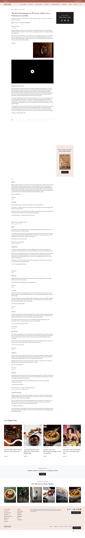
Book (70, 4)
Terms (70, 526)
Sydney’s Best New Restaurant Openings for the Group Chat (52, 451)
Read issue (65, 172)
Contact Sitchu (76, 512)
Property (47, 4)
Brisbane (19, 512)
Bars (5, 447)
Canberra (19, 516)
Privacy (66, 526)
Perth (18, 518)
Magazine (64, 4)
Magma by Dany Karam (40, 88)
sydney (6, 1)
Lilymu (13, 204)
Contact (61, 526)
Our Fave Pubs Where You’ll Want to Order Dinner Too (13, 450)
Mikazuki (13, 278)
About (51, 526)
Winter (76, 4)
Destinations (38, 4)
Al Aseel (28, 293)
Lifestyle (31, 4)
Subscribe (78, 1)
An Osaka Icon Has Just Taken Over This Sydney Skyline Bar (31, 451)
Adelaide (19, 514)
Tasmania (19, 519)
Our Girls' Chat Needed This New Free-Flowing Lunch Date (72, 451)
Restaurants (21, 9)
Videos (5, 519)
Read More (6, 456)
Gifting (6, 521)
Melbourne (20, 511)
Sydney (19, 509)
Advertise (56, 526)
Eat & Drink (23, 4)
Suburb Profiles (56, 4)
